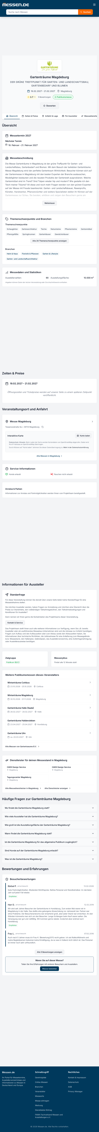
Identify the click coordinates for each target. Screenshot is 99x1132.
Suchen (87, 12)
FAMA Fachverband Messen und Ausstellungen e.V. (49, 1116)
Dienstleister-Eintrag (43, 1110)
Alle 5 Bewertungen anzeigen (49, 952)
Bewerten (51, 105)
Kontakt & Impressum (77, 1077)
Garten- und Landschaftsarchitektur (22, 259)
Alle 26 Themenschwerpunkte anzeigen (49, 241)
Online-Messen (41, 1082)
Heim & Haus (12, 254)
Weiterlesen (49, 203)
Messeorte (39, 1096)
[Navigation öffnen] (94, 4)
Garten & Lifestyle (50, 254)
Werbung (39, 1105)
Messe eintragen (42, 1101)
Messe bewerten (49, 969)
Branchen (39, 1087)
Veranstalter (40, 1091)
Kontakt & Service (15, 623)
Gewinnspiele (40, 1077)
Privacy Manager (75, 1091)
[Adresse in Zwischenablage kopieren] (42, 427)
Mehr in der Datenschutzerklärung (76, 447)
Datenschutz (73, 1082)
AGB (70, 1087)
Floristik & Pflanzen (30, 254)
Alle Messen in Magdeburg (48, 456)
